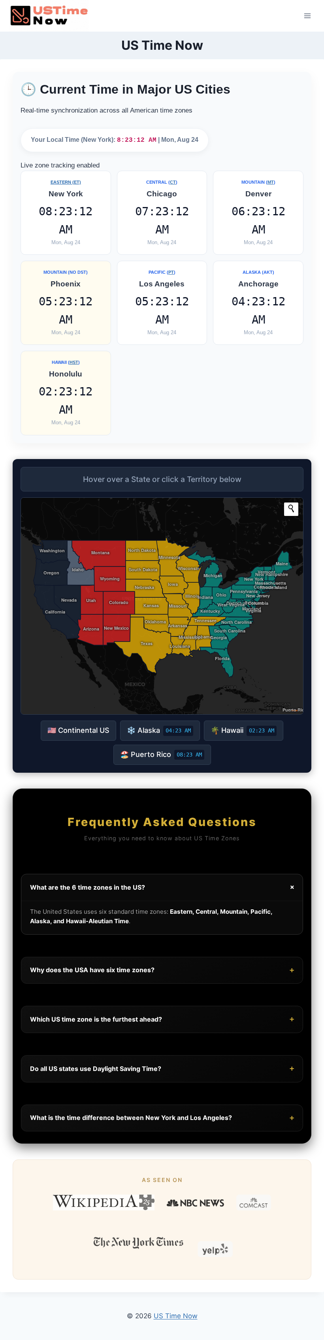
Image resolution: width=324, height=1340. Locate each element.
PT (171, 272)
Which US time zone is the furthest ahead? (162, 1019)
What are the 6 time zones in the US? (163, 887)
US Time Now (176, 1316)
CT (173, 182)
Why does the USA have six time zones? (162, 970)
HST (74, 362)
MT (270, 182)
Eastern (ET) (66, 182)
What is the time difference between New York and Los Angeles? (162, 1117)
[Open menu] (307, 15)
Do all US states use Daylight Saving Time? (162, 1068)
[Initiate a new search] (291, 508)
